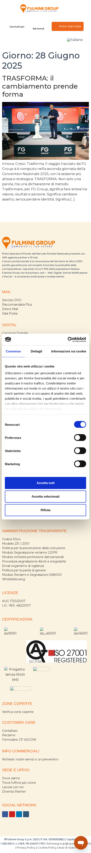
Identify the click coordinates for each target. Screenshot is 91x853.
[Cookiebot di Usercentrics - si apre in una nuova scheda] (67, 339)
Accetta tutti (46, 483)
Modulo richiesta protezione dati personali (33, 557)
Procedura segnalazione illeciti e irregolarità (34, 561)
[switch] (80, 437)
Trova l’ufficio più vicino (19, 783)
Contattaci (17, 26)
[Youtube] (12, 814)
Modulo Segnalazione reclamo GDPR (29, 552)
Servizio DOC (12, 300)
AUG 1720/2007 (14, 601)
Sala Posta (10, 313)
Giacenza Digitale (15, 333)
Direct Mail (10, 309)
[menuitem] (75, 40)
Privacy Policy (26, 847)
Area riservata (69, 26)
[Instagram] (26, 814)
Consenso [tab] (13, 351)
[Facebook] (5, 814)
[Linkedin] (19, 814)
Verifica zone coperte (18, 712)
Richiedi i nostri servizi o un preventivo (30, 759)
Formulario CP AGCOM (19, 740)
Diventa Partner (14, 791)
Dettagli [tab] (36, 351)
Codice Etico (11, 539)
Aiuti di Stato (67, 847)
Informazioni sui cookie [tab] (68, 351)
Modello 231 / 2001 (15, 543)
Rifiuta (45, 510)
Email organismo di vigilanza (23, 566)
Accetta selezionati (45, 496)
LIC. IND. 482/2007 (16, 605)
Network (38, 28)
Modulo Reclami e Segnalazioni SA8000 (32, 575)
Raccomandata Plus (17, 304)
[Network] (38, 23)
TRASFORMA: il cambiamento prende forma (40, 86)
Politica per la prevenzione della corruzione (33, 548)
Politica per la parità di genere (24, 570)
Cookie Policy (47, 847)
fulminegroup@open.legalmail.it (69, 843)
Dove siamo (11, 778)
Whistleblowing (13, 579)
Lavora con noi (12, 787)
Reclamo (8, 735)
